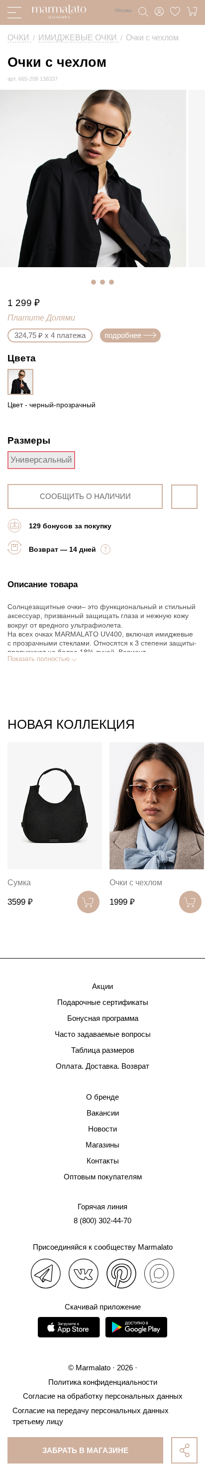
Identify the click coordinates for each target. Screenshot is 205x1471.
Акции (102, 986)
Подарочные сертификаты (102, 1002)
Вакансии (103, 1113)
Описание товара (42, 584)
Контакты (103, 1160)
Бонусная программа (102, 1018)
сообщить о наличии (85, 496)
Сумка (19, 882)
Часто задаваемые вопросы (103, 1034)
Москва (123, 10)
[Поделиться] (184, 1450)
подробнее (122, 335)
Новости (102, 1129)
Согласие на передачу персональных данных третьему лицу (90, 1416)
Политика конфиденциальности (102, 1382)
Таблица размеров (102, 1050)
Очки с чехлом (135, 882)
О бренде (102, 1097)
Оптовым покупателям (103, 1176)
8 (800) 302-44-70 (102, 1220)
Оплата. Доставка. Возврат (102, 1066)
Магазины (102, 1145)
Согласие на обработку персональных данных (103, 1396)
